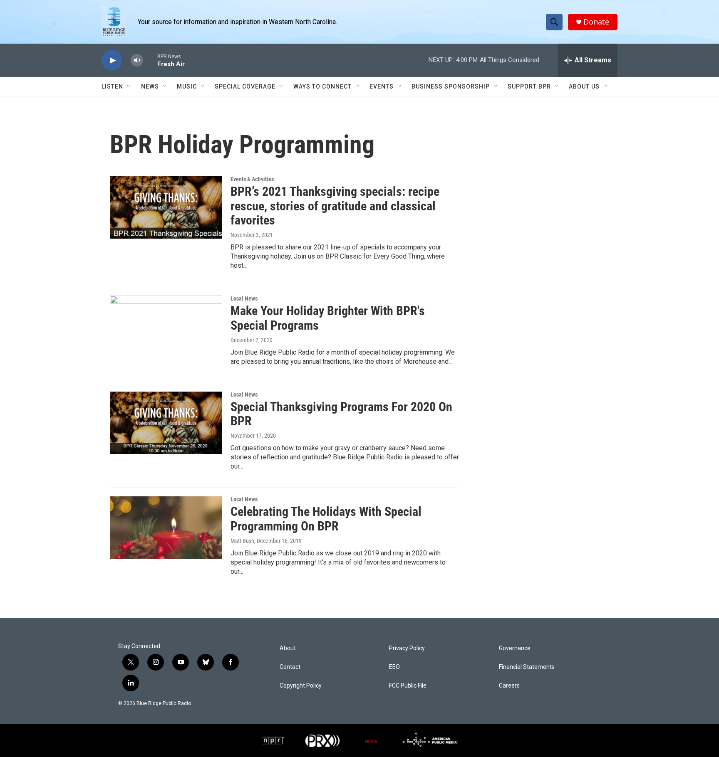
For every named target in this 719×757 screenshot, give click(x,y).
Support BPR (529, 86)
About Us (584, 86)
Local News (244, 298)
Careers (509, 686)
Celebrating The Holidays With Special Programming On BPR (326, 518)
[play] (112, 60)
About (288, 648)
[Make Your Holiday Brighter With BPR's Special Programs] (166, 327)
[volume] (137, 60)
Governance (515, 648)
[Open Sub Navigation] (129, 86)
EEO (394, 667)
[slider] (150, 60)
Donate (596, 21)
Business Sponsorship (451, 86)
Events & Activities (252, 179)
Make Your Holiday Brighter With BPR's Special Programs (328, 318)
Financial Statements (527, 667)
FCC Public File (407, 686)
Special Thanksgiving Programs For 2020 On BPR (341, 414)
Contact (290, 667)
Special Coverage (245, 86)
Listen (112, 86)
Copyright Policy (301, 686)
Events (381, 86)
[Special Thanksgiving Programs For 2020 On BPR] (166, 423)
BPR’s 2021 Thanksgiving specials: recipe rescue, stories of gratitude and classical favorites (335, 206)
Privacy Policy (407, 648)
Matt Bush (242, 541)
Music (187, 86)
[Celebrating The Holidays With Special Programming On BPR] (166, 527)
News (150, 86)
